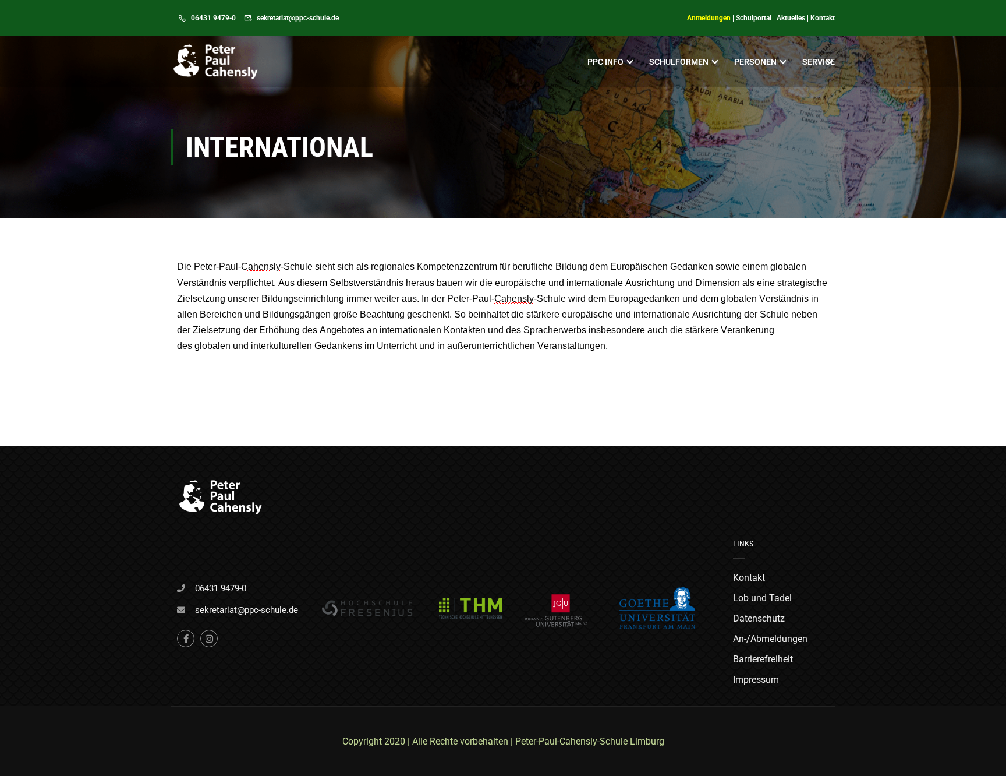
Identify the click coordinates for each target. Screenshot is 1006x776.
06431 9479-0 (213, 18)
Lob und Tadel (762, 598)
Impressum (756, 679)
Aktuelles (791, 18)
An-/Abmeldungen (770, 638)
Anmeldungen (709, 18)
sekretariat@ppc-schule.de (298, 18)
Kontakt (822, 18)
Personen (755, 61)
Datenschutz (759, 618)
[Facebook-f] (185, 638)
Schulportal (753, 18)
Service (818, 61)
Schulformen (679, 61)
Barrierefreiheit (763, 659)
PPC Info (605, 61)
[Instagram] (209, 638)
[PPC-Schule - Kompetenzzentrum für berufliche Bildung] (215, 61)
